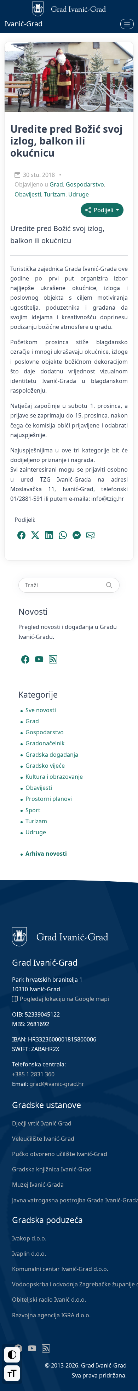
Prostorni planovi (48, 799)
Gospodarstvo (85, 184)
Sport (32, 810)
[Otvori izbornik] (127, 24)
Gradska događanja (51, 755)
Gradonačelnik (45, 743)
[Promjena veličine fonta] (12, 1373)
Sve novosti (40, 710)
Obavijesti (28, 194)
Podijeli (103, 210)
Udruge (78, 194)
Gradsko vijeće (45, 766)
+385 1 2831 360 (33, 1074)
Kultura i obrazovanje (54, 777)
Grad (56, 184)
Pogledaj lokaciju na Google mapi (64, 999)
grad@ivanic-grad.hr (56, 1084)
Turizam (54, 194)
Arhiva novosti (46, 853)
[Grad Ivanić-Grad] (60, 936)
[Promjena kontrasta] (12, 1355)
